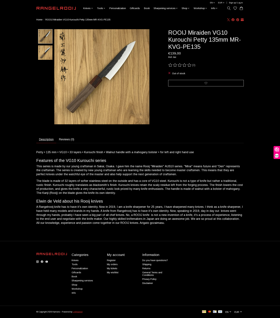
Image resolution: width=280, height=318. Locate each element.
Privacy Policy (149, 279)
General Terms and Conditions (152, 273)
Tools (75, 264)
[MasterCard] (209, 311)
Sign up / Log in (236, 3)
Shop (74, 284)
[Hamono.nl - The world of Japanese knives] (56, 8)
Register (111, 260)
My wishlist (112, 272)
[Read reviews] (180, 65)
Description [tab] (46, 139)
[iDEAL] (204, 311)
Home (39, 19)
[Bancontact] (215, 311)
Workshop (77, 289)
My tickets (112, 268)
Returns (146, 268)
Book (147, 8)
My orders (112, 264)
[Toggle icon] (229, 8)
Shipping (146, 264)
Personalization (117, 8)
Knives (75, 260)
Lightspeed (77, 312)
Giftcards (135, 8)
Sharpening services (82, 280)
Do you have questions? (155, 260)
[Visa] (220, 311)
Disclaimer (147, 283)
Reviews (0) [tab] (66, 139)
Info (74, 293)
